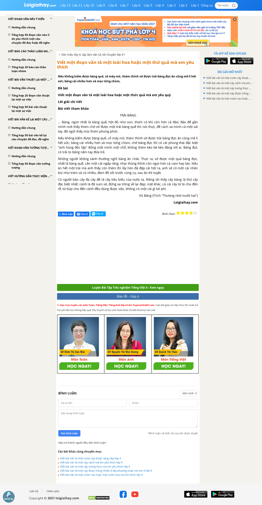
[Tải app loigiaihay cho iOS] (241, 60)
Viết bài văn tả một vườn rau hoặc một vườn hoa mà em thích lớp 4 (101, 474)
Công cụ (207, 5)
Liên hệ (33, 491)
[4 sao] (191, 213)
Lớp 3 (171, 5)
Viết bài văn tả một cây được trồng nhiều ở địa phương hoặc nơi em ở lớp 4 (106, 470)
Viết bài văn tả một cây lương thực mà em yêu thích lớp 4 (95, 466)
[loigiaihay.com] (40, 7)
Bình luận (67, 214)
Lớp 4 (160, 5)
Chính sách (52, 491)
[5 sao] (195, 213)
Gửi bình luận (69, 433)
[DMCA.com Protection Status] (99, 499)
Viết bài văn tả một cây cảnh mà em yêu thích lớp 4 (91, 462)
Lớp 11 (77, 5)
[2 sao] (182, 213)
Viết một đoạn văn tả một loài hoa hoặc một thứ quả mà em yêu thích (125, 64)
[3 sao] (187, 213)
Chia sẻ (84, 213)
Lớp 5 (148, 5)
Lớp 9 (101, 5)
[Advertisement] (109, 251)
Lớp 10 (89, 5)
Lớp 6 (136, 5)
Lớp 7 (124, 5)
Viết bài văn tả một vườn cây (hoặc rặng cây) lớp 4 (90, 458)
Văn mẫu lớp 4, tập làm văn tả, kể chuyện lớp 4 (92, 55)
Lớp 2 (183, 5)
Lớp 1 (195, 5)
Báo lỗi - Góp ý (128, 296)
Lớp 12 (65, 5)
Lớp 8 (113, 5)
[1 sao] (178, 213)
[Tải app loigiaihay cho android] (215, 60)
